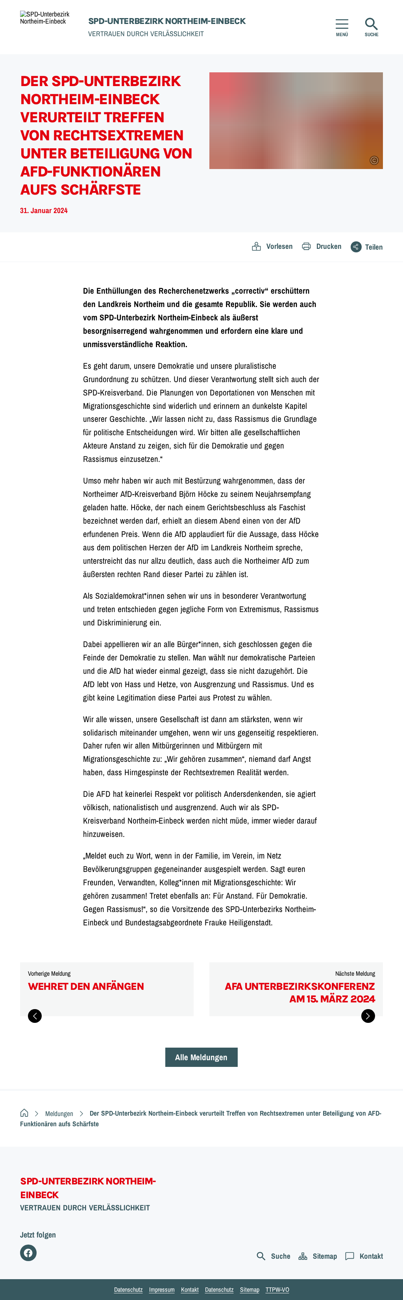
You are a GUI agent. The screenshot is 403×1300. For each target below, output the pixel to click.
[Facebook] (28, 1253)
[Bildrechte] (374, 160)
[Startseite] (24, 1113)
